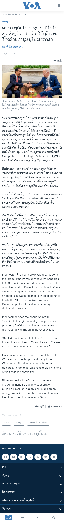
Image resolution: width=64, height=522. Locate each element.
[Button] (57, 61)
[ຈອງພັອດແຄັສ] (53, 457)
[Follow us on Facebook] (5, 457)
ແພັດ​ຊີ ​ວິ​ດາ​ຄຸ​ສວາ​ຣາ (12, 47)
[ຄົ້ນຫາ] (53, 517)
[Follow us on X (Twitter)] (29, 457)
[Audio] (38, 517)
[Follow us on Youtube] (13, 457)
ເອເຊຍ (6, 21)
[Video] (22, 517)
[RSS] (37, 457)
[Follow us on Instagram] (21, 457)
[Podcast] (45, 457)
